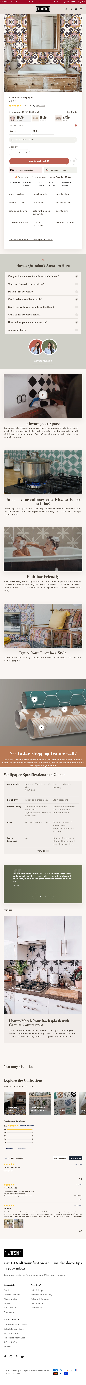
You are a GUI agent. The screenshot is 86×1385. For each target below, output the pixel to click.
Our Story (8, 1290)
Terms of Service (12, 1294)
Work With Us (10, 1307)
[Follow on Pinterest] (16, 1356)
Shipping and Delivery (41, 1294)
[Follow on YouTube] (22, 1356)
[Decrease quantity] (12, 152)
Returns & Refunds (40, 1299)
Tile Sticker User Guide (14, 1337)
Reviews (7, 1303)
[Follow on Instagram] (10, 1356)
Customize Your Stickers (15, 1324)
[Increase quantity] (26, 152)
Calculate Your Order (14, 1329)
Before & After (10, 1342)
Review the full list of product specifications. (31, 239)
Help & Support (38, 1290)
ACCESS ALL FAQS (43, 361)
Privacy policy (10, 1299)
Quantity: (13, 147)
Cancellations (38, 1303)
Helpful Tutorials (11, 1333)
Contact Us (36, 1307)
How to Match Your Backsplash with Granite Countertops (39, 1022)
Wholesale (9, 1312)
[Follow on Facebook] (5, 1356)
